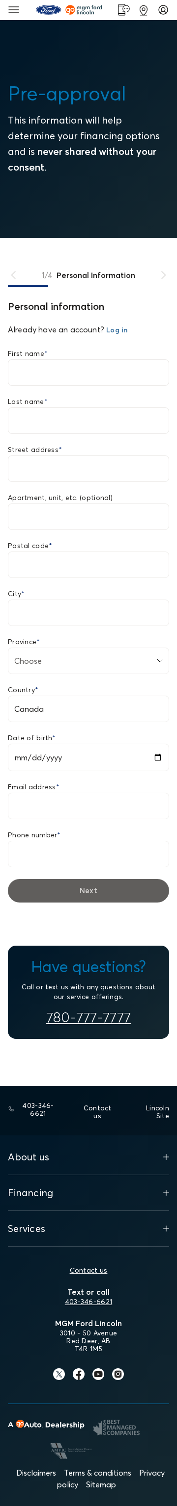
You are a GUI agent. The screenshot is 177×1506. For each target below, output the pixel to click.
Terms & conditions (97, 1473)
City (16, 594)
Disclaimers (36, 1473)
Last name (28, 401)
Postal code (30, 546)
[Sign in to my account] (163, 10)
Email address (33, 787)
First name (28, 353)
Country (23, 690)
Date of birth (32, 738)
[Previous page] (14, 275)
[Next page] (163, 275)
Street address (35, 449)
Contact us (89, 1270)
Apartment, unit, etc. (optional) (60, 498)
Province (24, 642)
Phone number (34, 835)
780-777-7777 (88, 1017)
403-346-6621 (88, 1301)
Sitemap (101, 1484)
